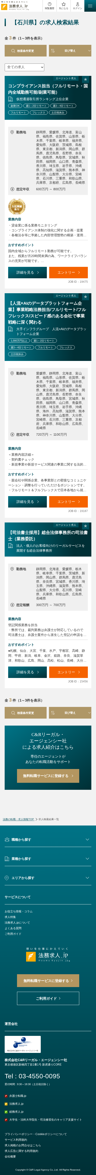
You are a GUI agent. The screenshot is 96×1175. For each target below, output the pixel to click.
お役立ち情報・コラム (19, 911)
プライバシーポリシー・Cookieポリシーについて (36, 1134)
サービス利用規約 (16, 1139)
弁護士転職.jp (17, 1095)
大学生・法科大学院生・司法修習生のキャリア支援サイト (45, 1119)
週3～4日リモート (63, 105)
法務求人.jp (16, 1103)
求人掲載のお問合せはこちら (23, 1145)
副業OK (15, 105)
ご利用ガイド (13, 933)
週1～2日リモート (36, 105)
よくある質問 (13, 928)
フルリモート (18, 112)
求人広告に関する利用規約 (21, 1151)
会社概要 (10, 1156)
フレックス (38, 112)
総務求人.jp (16, 1111)
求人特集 (10, 917)
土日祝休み (57, 112)
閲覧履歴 (49, 8)
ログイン (77, 8)
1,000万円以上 (19, 340)
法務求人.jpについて (17, 922)
